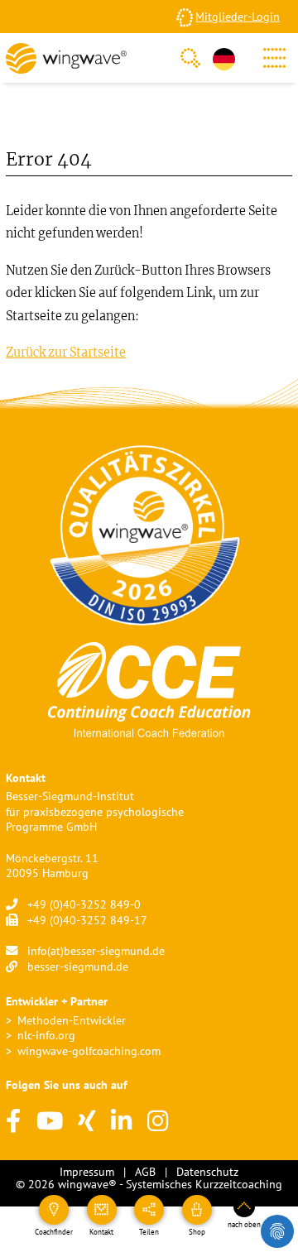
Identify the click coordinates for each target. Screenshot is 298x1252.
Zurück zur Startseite (66, 352)
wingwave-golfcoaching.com (89, 1050)
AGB (145, 1171)
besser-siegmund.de (77, 966)
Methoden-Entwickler (71, 1020)
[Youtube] (49, 1122)
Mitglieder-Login (237, 16)
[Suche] (190, 58)
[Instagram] (157, 1122)
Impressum (87, 1171)
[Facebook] (13, 1122)
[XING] (87, 1122)
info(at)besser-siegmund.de (96, 950)
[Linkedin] (121, 1122)
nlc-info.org (46, 1035)
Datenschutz (207, 1171)
